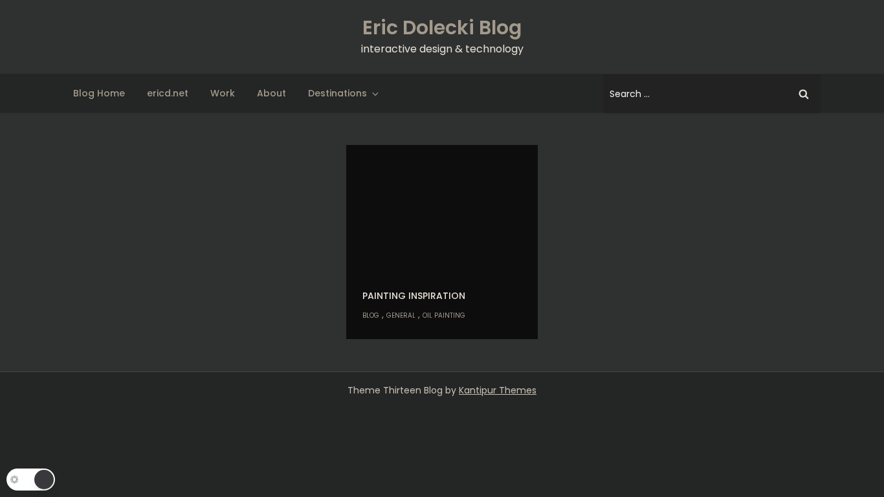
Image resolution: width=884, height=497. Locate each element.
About (271, 93)
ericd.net (167, 93)
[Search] (804, 93)
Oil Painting (444, 315)
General (400, 315)
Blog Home (99, 93)
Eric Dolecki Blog (442, 27)
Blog (370, 315)
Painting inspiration (413, 295)
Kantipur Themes (497, 390)
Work (222, 93)
